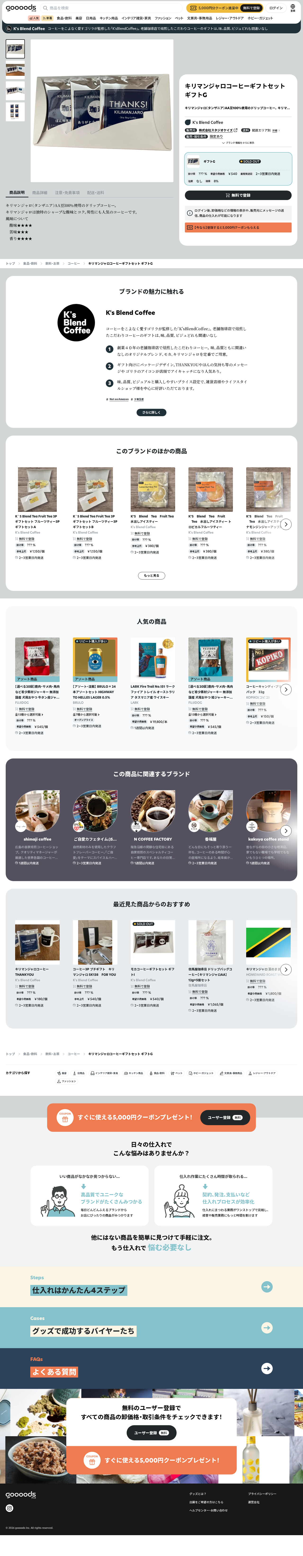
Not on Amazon (119, 399)
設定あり (216, 136)
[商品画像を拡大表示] (102, 110)
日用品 (91, 18)
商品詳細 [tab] (39, 192)
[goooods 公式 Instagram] (9, 1508)
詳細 (274, 130)
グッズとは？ (197, 1494)
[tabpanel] (90, 222)
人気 (36, 18)
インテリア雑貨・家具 (136, 18)
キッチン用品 (109, 18)
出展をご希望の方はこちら (206, 1502)
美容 (79, 18)
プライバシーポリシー (262, 1494)
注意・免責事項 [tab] (67, 192)
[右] (286, 524)
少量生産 (139, 399)
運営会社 (253, 1502)
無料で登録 (26, 539)
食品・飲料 (64, 18)
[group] (225, 1117)
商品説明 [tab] (17, 192)
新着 (49, 18)
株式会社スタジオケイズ (216, 130)
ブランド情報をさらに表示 (240, 142)
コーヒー (74, 263)
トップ (10, 263)
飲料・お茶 (52, 263)
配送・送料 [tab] (95, 192)
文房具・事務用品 (199, 18)
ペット (179, 18)
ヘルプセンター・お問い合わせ (208, 1510)
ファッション (163, 18)
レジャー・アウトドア (230, 18)
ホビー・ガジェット (260, 18)
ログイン (276, 8)
